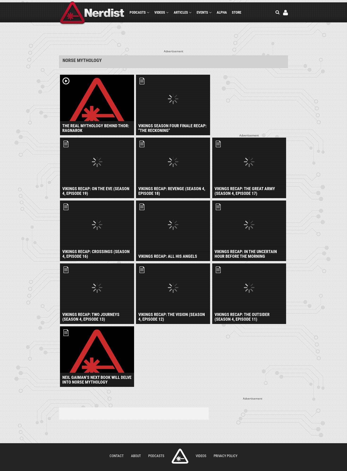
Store (236, 12)
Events (202, 12)
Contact (117, 456)
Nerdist (92, 13)
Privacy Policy (225, 456)
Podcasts (138, 12)
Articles (181, 12)
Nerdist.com (180, 456)
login (285, 12)
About (136, 456)
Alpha (222, 12)
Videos (159, 12)
